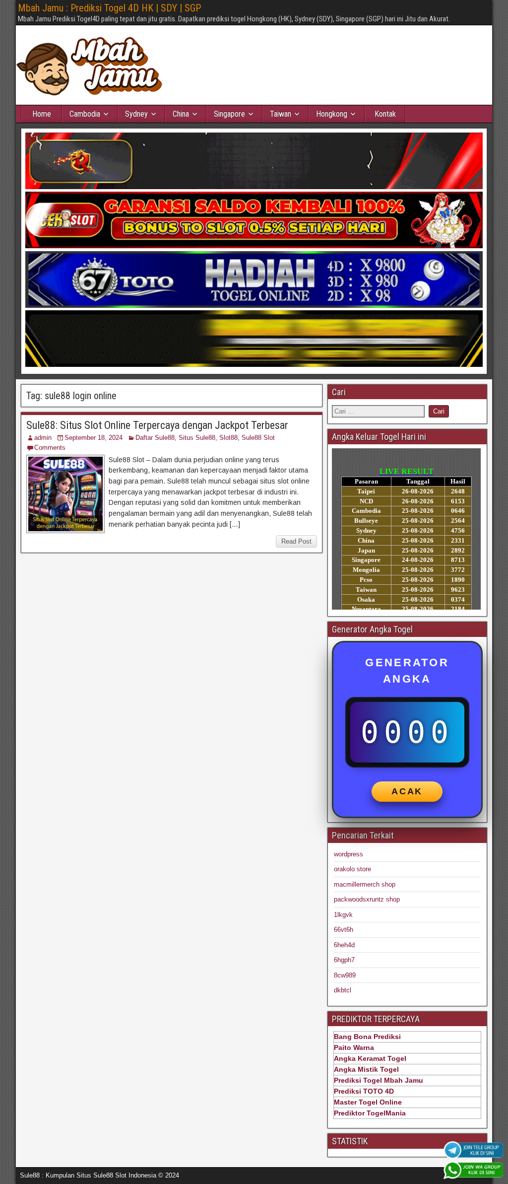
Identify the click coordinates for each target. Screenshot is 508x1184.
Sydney (136, 114)
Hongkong (331, 114)
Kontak (385, 114)
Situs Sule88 (197, 437)
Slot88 (228, 437)
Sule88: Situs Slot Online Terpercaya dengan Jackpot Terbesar (157, 425)
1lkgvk (343, 914)
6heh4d (344, 945)
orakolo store (352, 869)
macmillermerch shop (364, 884)
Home (41, 114)
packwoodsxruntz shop (367, 899)
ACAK (407, 791)
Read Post (296, 541)
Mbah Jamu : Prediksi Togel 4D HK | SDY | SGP (109, 8)
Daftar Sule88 (155, 437)
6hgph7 (344, 960)
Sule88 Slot (258, 437)
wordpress (348, 854)
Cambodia (84, 114)
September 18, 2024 (93, 437)
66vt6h (343, 929)
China (181, 114)
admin (43, 437)
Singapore (229, 114)
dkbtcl (342, 990)
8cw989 (345, 975)
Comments (49, 447)
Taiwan (280, 114)
